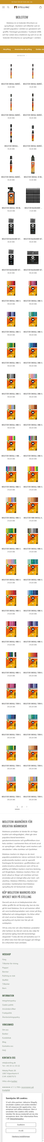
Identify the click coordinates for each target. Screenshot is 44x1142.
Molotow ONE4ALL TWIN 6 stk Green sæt (11, 765)
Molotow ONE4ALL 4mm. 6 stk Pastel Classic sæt (11, 579)
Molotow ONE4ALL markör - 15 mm (11, 176)
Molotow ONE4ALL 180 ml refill (11, 207)
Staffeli (5, 980)
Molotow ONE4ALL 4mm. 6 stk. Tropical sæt (33, 579)
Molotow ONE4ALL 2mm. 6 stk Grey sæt (11, 393)
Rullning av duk (8, 976)
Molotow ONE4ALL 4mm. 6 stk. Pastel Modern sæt (11, 517)
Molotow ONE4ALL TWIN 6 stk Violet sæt (32, 703)
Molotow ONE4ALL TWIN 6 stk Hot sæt (32, 672)
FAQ (4, 1050)
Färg (4, 959)
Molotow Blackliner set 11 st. (33, 269)
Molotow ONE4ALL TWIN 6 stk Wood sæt (32, 765)
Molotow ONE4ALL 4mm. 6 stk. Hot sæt (11, 610)
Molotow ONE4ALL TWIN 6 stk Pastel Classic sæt (11, 796)
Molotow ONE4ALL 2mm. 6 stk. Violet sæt (11, 331)
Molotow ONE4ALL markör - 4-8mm (33, 146)
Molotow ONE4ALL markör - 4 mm (33, 115)
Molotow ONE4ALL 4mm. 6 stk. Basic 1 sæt (11, 672)
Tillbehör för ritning (10, 963)
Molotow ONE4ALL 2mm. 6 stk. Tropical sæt (33, 331)
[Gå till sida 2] (26, 806)
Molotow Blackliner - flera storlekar (33, 207)
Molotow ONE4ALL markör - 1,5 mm (33, 83)
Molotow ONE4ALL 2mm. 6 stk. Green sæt (11, 362)
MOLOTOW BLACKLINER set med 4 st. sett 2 (33, 238)
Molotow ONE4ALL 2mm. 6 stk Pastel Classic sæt (33, 393)
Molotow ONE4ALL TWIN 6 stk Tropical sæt (32, 734)
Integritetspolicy (17, 1119)
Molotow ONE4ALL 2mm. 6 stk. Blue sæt (33, 362)
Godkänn (21, 1125)
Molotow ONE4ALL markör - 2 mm (11, 115)
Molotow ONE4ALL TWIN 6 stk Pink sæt (11, 703)
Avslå (21, 1130)
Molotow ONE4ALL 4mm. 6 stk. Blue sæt (33, 610)
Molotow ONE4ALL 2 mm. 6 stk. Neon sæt (11, 455)
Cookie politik (7, 1005)
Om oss (5, 1030)
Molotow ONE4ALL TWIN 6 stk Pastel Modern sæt (32, 796)
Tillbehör (6, 984)
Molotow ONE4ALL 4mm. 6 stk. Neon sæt (33, 486)
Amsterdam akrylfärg (23, 49)
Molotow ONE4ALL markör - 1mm (11, 83)
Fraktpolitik (7, 1013)
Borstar (5, 972)
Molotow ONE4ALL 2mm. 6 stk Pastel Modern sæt (11, 424)
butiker (14, 1081)
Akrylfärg (7, 49)
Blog (4, 1042)
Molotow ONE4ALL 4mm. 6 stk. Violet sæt (33, 641)
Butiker (5, 1034)
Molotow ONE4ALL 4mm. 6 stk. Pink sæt (11, 641)
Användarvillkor (9, 1009)
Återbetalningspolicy (11, 1017)
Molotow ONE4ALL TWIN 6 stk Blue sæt (11, 734)
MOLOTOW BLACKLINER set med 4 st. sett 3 (11, 269)
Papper (5, 968)
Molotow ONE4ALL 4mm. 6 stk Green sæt (11, 548)
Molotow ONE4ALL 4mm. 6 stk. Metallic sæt (11, 486)
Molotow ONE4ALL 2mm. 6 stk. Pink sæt (33, 300)
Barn (4, 988)
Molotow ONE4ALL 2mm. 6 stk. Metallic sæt (33, 455)
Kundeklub (6, 1038)
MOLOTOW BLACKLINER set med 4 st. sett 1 (11, 238)
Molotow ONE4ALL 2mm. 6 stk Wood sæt (33, 424)
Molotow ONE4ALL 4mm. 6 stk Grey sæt (33, 548)
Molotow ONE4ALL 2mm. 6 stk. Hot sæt (11, 300)
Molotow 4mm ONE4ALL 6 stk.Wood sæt (33, 517)
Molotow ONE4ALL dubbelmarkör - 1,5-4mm (11, 146)
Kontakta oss (7, 1046)
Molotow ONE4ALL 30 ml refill (33, 176)
